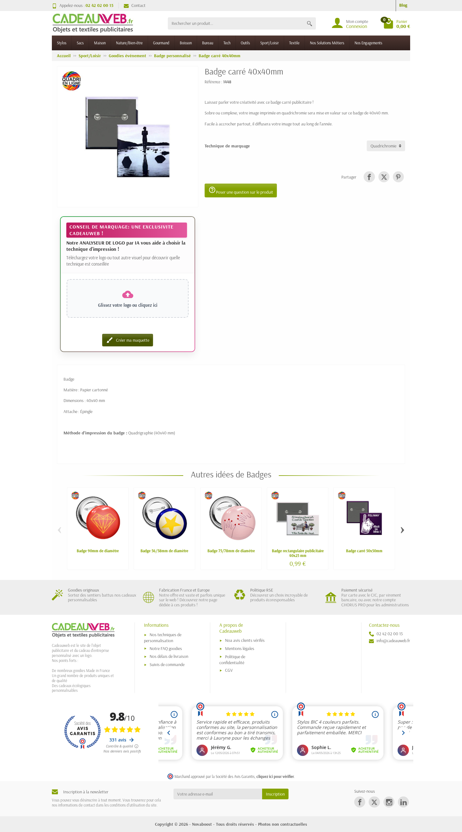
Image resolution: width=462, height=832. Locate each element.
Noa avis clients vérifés (245, 640)
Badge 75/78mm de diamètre (231, 550)
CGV (229, 670)
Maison (100, 42)
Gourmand (161, 42)
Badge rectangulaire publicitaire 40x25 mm (298, 553)
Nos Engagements (368, 42)
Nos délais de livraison (169, 656)
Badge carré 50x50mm (364, 550)
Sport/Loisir (269, 42)
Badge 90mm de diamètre (98, 550)
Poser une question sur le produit (240, 190)
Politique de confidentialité (232, 659)
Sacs (80, 42)
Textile (294, 42)
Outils (245, 42)
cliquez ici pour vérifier (275, 776)
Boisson (186, 42)
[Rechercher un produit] (309, 23)
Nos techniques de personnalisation (162, 637)
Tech (226, 42)
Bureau (207, 42)
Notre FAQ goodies (166, 648)
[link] (369, 176)
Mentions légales (239, 648)
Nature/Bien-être (129, 42)
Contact (138, 5)
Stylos (61, 42)
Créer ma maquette (127, 340)
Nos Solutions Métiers (327, 42)
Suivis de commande (167, 664)
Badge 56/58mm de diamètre (164, 550)
